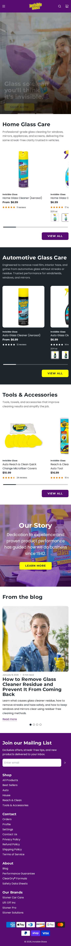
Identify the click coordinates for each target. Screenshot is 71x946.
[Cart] (67, 6)
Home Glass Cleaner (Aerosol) (22, 198)
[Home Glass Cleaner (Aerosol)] (23, 169)
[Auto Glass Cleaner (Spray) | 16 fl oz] (66, 355)
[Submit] (65, 762)
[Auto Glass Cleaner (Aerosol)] (23, 307)
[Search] (59, 6)
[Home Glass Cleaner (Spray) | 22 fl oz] (66, 218)
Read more (9, 719)
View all (55, 236)
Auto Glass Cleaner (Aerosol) (21, 335)
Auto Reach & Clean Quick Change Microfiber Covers (19, 466)
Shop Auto (17, 107)
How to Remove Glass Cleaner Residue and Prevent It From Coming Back (32, 686)
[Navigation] (3, 6)
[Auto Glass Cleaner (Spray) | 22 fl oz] (55, 355)
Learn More (35, 565)
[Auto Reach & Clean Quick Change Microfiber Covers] (23, 435)
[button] (31, 725)
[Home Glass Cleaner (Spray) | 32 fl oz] (55, 218)
